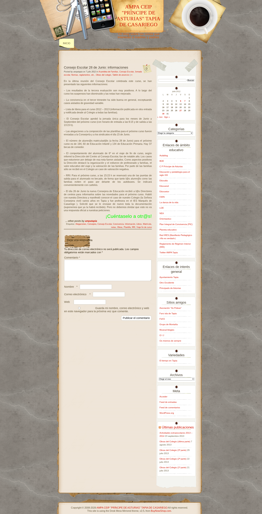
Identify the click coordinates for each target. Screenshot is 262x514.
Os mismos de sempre (170, 341)
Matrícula (147, 224)
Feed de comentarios (170, 407)
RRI (133, 227)
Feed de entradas (168, 402)
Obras (120, 227)
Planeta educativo (168, 229)
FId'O (162, 319)
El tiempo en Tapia (168, 360)
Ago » (167, 117)
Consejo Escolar (126, 72)
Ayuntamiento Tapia (169, 277)
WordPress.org (167, 413)
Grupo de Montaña (169, 324)
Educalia (164, 180)
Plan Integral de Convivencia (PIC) (176, 224)
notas (113, 227)
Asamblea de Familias (108, 72)
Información (130, 224)
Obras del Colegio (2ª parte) (173, 459)
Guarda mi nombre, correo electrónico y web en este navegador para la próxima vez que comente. (106, 310)
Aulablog (164, 155)
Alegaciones (81, 224)
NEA (162, 213)
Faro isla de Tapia (168, 313)
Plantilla (127, 227)
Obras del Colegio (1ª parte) (173, 467)
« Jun (160, 117)
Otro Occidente (167, 282)
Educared (164, 186)
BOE (162, 161)
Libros (139, 224)
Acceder (163, 396)
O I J (162, 335)
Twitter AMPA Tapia (169, 252)
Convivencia (118, 224)
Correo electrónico (77, 294)
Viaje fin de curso (144, 227)
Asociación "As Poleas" (170, 308)
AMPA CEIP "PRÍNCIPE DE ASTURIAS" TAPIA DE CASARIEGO (138, 15)
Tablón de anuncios (120, 75)
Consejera (91, 224)
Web (67, 301)
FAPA (162, 197)
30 (163, 114)
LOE (162, 208)
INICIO (66, 43)
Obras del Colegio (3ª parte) (173, 450)
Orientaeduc (165, 219)
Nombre (70, 286)
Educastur (164, 191)
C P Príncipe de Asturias (171, 166)
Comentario (72, 257)
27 (181, 111)
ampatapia (91, 221)
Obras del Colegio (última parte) (175, 441)
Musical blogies (167, 330)
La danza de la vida (169, 202)
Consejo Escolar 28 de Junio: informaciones (96, 67)
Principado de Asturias (170, 288)
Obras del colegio (103, 75)
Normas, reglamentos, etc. (83, 75)
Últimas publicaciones (178, 427)
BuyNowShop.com (161, 511)
